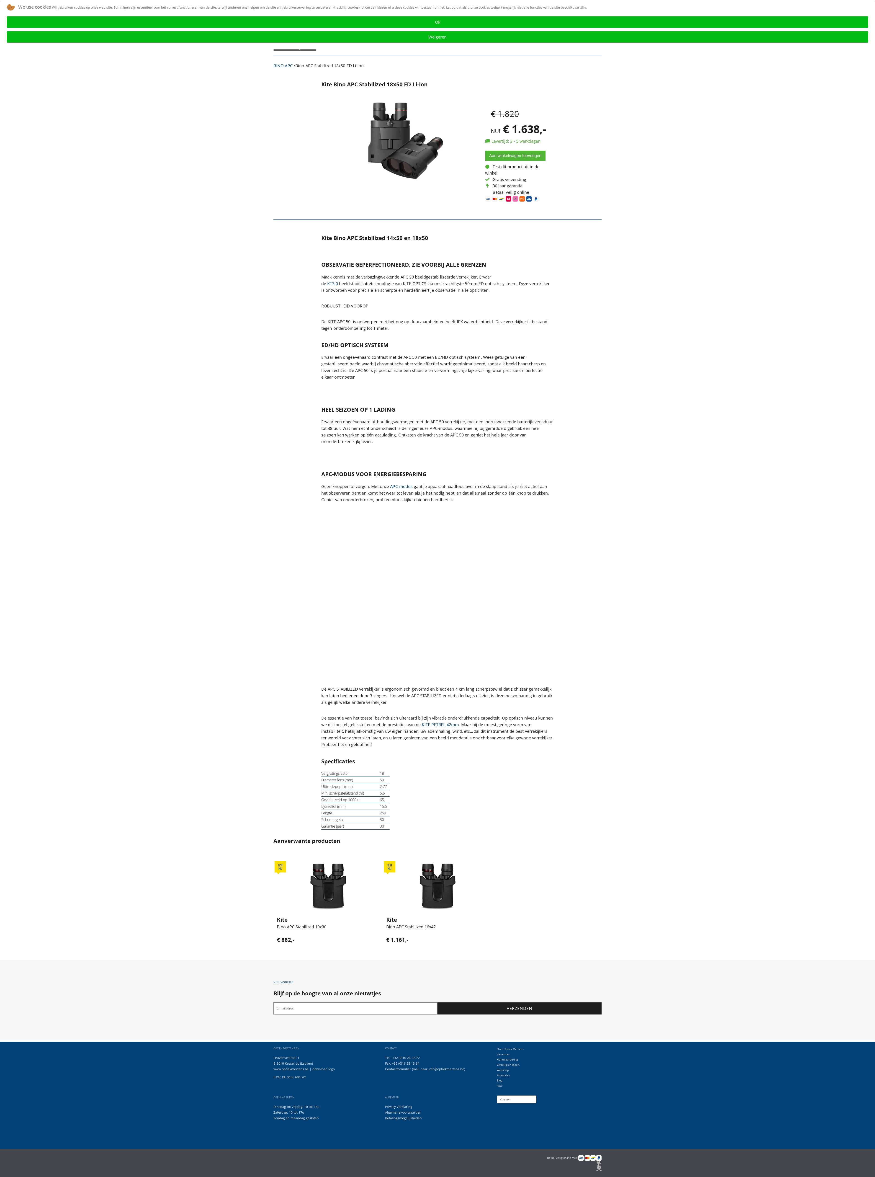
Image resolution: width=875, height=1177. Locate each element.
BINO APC (283, 65)
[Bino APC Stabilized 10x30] (328, 886)
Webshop (503, 1070)
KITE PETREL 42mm (440, 724)
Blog (499, 1080)
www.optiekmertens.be (291, 1069)
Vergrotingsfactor (335, 773)
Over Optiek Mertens (510, 1049)
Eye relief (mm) (333, 806)
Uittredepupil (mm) (337, 786)
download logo (323, 1069)
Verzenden (519, 1008)
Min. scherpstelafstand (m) (342, 793)
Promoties (503, 1075)
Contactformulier (398, 1069)
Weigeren (437, 37)
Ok (437, 22)
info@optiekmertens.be (446, 1069)
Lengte (326, 813)
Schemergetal (332, 819)
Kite (282, 919)
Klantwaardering (507, 1059)
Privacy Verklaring (398, 1107)
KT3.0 (332, 283)
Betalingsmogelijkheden (403, 1118)
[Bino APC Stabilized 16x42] (438, 886)
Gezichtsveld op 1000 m (340, 799)
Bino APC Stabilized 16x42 (411, 926)
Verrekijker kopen (508, 1065)
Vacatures (503, 1054)
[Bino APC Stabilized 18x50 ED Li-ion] (402, 141)
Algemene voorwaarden (403, 1112)
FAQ (499, 1086)
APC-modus (401, 486)
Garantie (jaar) (332, 826)
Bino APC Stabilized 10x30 (301, 926)
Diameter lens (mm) (337, 779)
